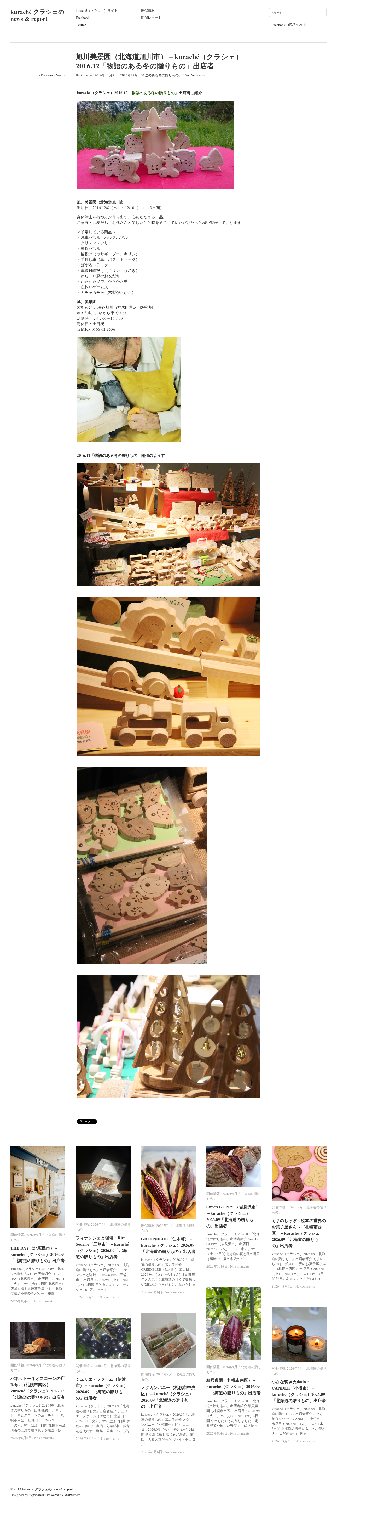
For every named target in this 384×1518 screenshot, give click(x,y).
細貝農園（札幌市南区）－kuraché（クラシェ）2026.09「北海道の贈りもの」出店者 (233, 1386)
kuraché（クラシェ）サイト (97, 10)
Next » (60, 75)
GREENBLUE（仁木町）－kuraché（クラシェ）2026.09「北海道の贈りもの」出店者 (168, 1245)
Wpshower (36, 1494)
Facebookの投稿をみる (289, 24)
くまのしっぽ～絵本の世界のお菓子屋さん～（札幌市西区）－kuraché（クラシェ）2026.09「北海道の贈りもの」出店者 (299, 1233)
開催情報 (148, 10)
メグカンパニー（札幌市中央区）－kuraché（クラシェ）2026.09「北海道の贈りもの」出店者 (168, 1396)
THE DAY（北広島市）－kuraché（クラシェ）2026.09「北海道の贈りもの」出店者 (37, 1254)
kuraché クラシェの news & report (37, 15)
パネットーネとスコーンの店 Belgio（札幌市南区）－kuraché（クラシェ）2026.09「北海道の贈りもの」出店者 (39, 1387)
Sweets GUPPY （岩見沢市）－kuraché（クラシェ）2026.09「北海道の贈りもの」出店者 (233, 1216)
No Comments (195, 75)
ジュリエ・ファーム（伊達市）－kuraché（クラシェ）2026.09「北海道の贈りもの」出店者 (102, 1388)
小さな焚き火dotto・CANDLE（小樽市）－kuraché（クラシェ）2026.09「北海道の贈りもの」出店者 (299, 1391)
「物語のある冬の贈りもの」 (153, 92)
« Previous (45, 75)
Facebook (83, 17)
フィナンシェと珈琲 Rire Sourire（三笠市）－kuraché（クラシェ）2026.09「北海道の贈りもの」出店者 (102, 1247)
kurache (86, 75)
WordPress (72, 1494)
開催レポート (151, 17)
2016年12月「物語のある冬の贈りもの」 (151, 75)
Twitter (81, 24)
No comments (44, 1301)
